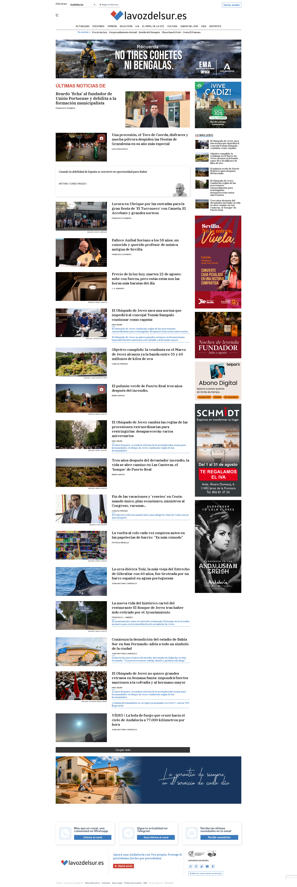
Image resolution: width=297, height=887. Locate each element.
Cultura (172, 26)
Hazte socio (125, 866)
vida (203, 26)
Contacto (106, 883)
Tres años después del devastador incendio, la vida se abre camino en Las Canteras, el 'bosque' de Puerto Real (150, 465)
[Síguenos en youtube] (207, 866)
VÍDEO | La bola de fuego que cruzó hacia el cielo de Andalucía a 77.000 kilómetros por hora (148, 720)
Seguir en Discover (110, 5)
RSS (145, 883)
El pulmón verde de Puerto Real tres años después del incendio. (147, 388)
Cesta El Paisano (192, 32)
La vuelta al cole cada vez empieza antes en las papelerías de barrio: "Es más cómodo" (148, 535)
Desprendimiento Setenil (123, 32)
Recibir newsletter (219, 837)
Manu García (118, 396)
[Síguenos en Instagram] (196, 866)
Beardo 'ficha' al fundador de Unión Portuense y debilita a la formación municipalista (86, 98)
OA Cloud (169, 883)
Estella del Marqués (149, 32)
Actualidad (82, 26)
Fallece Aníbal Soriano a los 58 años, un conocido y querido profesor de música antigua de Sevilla (145, 245)
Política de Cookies (133, 883)
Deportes (215, 26)
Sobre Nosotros (92, 883)
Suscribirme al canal (156, 837)
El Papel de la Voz (153, 26)
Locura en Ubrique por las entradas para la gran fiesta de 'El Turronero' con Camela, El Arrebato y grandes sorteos (149, 208)
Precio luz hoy (99, 32)
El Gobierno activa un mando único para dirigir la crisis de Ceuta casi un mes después (150, 516)
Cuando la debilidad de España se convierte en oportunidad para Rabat (103, 171)
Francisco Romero (65, 108)
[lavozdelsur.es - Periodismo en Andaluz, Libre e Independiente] (148, 16)
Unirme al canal (93, 837)
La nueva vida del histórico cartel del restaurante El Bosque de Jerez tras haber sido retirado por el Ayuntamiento (148, 607)
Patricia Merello (120, 543)
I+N (137, 26)
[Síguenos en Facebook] (213, 866)
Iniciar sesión (232, 5)
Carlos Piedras (120, 364)
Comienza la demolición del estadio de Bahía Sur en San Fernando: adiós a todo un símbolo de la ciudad (150, 644)
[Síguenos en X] (190, 866)
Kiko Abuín (117, 325)
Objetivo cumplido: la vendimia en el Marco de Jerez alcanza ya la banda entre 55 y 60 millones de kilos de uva (149, 354)
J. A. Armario (118, 288)
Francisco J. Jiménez (122, 617)
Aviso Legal (117, 883)
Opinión (112, 26)
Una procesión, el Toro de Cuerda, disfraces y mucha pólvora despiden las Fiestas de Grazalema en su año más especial (150, 139)
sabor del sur (189, 26)
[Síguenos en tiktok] (201, 866)
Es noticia (83, 32)
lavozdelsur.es (120, 149)
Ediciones (98, 26)
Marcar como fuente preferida (206, 873)
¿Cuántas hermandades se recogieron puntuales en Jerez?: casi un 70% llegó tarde (150, 704)
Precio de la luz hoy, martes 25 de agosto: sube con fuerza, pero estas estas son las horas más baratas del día (146, 278)
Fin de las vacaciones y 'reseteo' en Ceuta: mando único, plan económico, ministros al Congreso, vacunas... (148, 501)
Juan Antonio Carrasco (124, 583)
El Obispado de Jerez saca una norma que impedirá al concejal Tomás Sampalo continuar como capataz (146, 315)
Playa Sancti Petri (171, 32)
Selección (126, 26)
